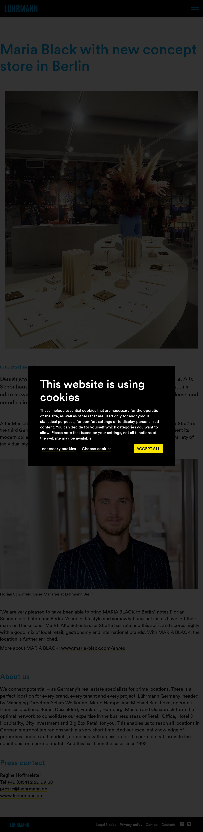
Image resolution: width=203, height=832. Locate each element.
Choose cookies (96, 448)
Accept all (148, 448)
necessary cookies (59, 448)
